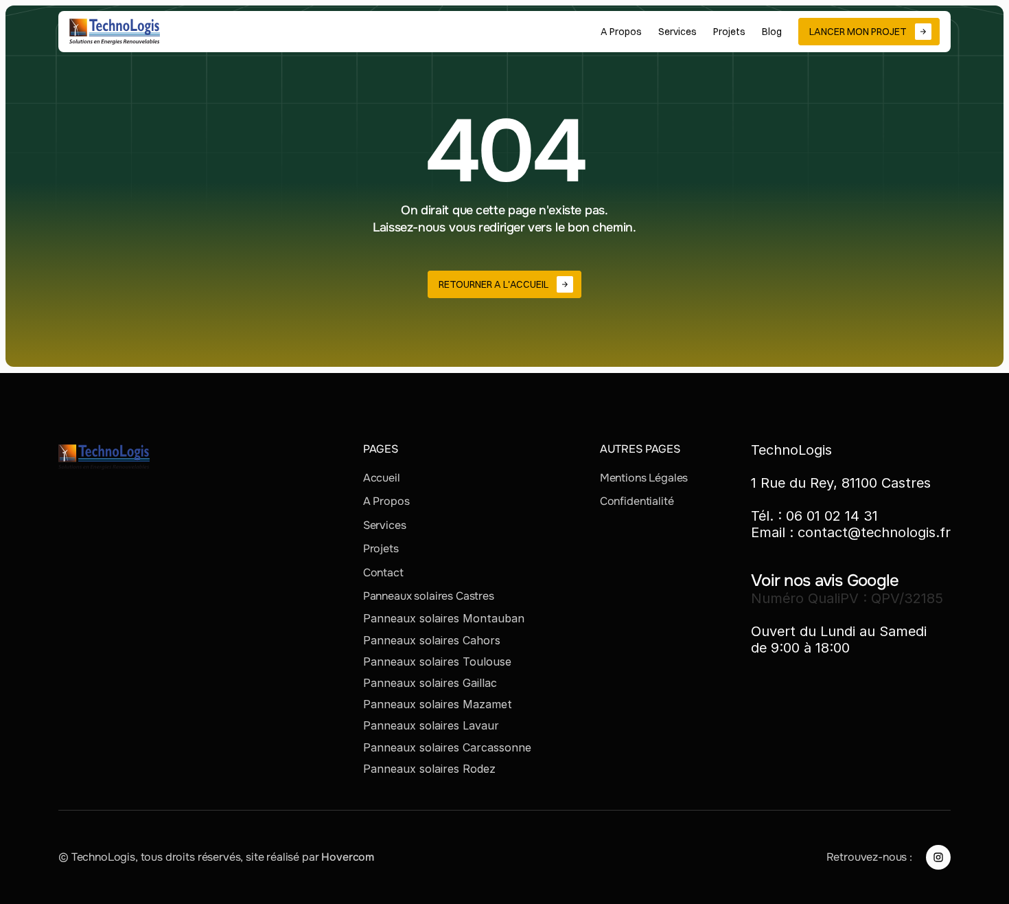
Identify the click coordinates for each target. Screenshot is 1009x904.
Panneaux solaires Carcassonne (447, 747)
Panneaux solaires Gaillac (430, 683)
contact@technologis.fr (874, 532)
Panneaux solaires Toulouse (437, 661)
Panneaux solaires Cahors (431, 640)
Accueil (381, 478)
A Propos (386, 501)
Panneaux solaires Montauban (443, 618)
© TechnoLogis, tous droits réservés (149, 857)
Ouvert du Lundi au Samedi (839, 631)
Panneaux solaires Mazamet (437, 704)
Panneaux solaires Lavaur (431, 725)
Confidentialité (637, 501)
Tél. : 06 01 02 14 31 (814, 516)
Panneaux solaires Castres (428, 596)
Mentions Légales (644, 478)
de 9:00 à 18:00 (800, 648)
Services (384, 525)
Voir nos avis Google (825, 580)
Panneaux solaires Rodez (429, 769)
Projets (381, 548)
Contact (383, 572)
